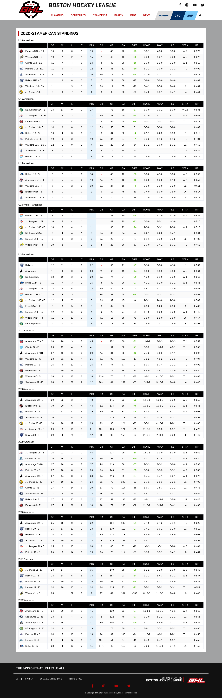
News (146, 15)
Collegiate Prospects (51, 679)
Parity (118, 15)
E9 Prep (29, 679)
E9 (17, 679)
